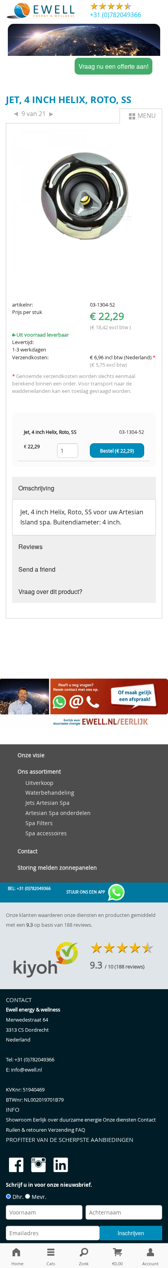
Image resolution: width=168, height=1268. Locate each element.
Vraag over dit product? (50, 591)
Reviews (30, 546)
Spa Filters (39, 823)
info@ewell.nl (26, 1069)
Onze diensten (120, 1119)
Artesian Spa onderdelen (58, 813)
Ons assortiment (39, 771)
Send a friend (36, 569)
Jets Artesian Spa (47, 802)
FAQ (80, 1130)
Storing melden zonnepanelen (57, 867)
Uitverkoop (39, 782)
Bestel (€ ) (117, 451)
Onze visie (31, 755)
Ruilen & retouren (27, 1130)
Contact (28, 851)
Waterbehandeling (49, 792)
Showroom (19, 1119)
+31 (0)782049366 (115, 15)
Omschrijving (36, 487)
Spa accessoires (46, 833)
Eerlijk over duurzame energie (68, 1119)
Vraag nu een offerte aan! (113, 66)
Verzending (61, 1130)
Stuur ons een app (86, 892)
